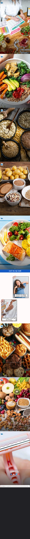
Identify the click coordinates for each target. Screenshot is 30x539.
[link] (21, 287)
